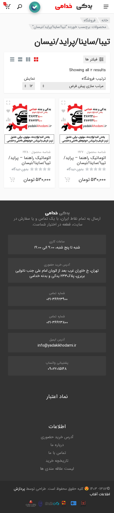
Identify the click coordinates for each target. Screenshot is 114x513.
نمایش (29, 79)
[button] (67, 179)
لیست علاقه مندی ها (57, 469)
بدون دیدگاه (75, 169)
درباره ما (57, 445)
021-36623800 (57, 322)
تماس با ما (57, 453)
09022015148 (57, 369)
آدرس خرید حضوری (57, 437)
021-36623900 (57, 299)
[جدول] (12, 59)
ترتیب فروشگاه (94, 79)
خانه (105, 20)
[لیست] (20, 59)
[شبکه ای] (36, 59)
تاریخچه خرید (57, 461)
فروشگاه (89, 20)
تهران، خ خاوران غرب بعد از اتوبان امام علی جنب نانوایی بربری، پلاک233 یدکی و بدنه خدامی (57, 273)
